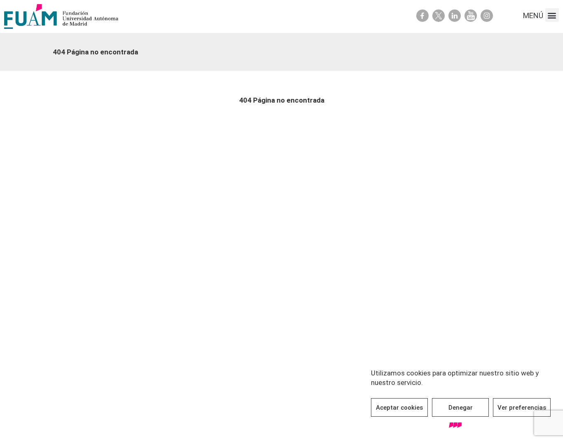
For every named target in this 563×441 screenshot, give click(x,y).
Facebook (422, 15)
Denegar (460, 407)
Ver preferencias (521, 407)
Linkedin (454, 15)
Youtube (470, 15)
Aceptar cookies (399, 407)
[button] (552, 15)
